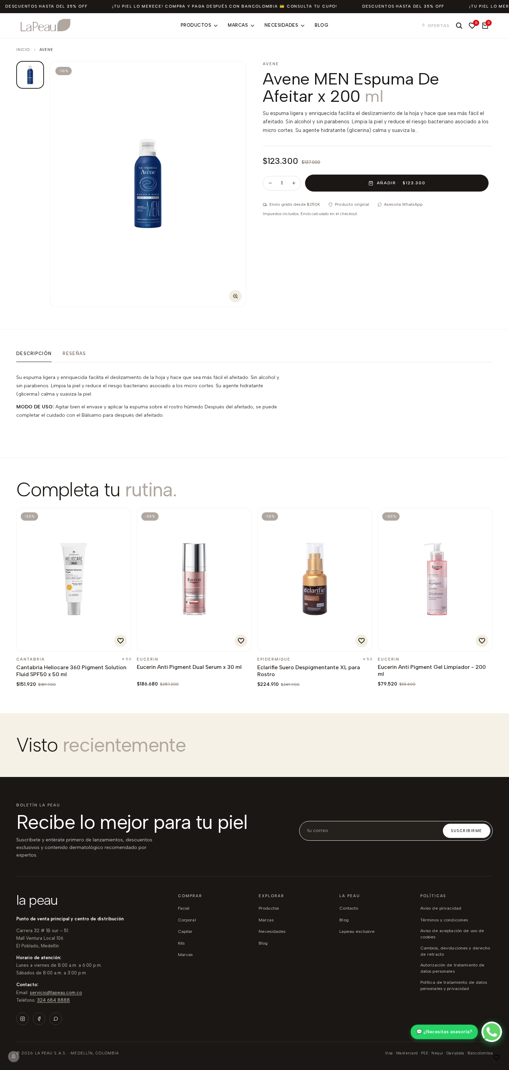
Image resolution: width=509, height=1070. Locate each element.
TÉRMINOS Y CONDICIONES (444, 919)
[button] (496, 1057)
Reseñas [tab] (74, 353)
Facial (184, 908)
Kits (181, 943)
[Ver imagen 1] (30, 75)
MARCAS (266, 919)
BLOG (263, 943)
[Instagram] (22, 1018)
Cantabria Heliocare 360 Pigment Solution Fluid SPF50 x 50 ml (71, 671)
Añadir (40, 642)
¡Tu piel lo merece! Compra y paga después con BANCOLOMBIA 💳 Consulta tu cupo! (224, 6)
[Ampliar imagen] (235, 296)
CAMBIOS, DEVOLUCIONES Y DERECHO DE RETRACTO (455, 951)
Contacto (348, 908)
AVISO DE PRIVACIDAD (440, 908)
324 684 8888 (53, 1000)
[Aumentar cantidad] (293, 183)
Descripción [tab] (34, 353)
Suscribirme (466, 831)
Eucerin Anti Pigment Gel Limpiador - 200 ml (432, 670)
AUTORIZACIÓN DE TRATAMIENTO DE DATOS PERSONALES (452, 968)
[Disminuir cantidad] (270, 183)
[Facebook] (39, 1018)
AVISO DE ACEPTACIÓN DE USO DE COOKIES (452, 933)
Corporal (187, 919)
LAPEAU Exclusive (357, 931)
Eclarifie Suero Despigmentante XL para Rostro (308, 671)
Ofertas (438, 25)
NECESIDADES (272, 931)
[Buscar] (459, 26)
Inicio (23, 49)
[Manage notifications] (13, 1056)
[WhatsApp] (56, 1018)
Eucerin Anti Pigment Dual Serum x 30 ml (189, 667)
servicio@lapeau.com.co (56, 992)
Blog (344, 919)
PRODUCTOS (269, 908)
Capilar (185, 931)
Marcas (185, 954)
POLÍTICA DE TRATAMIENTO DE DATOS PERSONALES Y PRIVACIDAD (453, 985)
